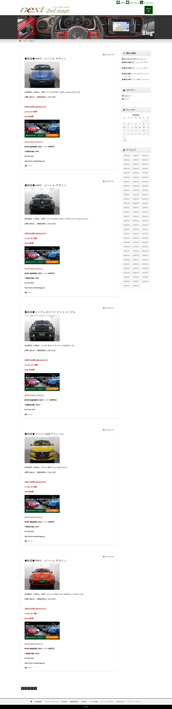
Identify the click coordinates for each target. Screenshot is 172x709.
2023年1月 (136, 216)
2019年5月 (127, 281)
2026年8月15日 (109, 54)
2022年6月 (145, 225)
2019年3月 (145, 281)
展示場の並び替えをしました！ (135, 59)
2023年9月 (145, 203)
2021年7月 (136, 242)
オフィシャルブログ (107, 701)
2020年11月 (126, 255)
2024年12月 (145, 181)
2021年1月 (136, 251)
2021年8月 (127, 242)
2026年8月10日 (109, 556)
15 (144, 127)
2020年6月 (145, 259)
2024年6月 (145, 190)
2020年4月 (136, 264)
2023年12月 (145, 199)
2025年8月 (127, 173)
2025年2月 (127, 181)
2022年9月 (145, 220)
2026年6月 (145, 155)
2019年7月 (136, 277)
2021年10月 (136, 238)
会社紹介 (84, 701)
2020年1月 (136, 268)
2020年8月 (127, 259)
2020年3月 (145, 264)
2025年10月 (136, 168)
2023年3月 (145, 212)
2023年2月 (127, 216)
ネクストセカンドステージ (34, 142)
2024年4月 (136, 194)
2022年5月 (127, 229)
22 (144, 130)
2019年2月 (127, 285)
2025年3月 (145, 177)
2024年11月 (126, 186)
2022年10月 (136, 220)
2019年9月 (145, 272)
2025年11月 (126, 168)
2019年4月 (136, 281)
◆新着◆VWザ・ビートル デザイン (45, 58)
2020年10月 (136, 255)
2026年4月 (136, 160)
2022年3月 (145, 229)
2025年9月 (145, 168)
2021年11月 (126, 238)
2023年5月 (127, 212)
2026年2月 (127, 164)
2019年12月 (145, 268)
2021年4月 (136, 246)
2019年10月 (136, 272)
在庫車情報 (38, 701)
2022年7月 (136, 225)
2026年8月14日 (109, 308)
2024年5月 (127, 194)
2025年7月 (136, 173)
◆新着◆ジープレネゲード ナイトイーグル (50, 312)
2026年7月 (136, 155)
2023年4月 (136, 212)
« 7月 (124, 140)
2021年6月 (145, 242)
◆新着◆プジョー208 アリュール (44, 434)
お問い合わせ (120, 701)
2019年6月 (145, 277)
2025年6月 (145, 173)
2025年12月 (145, 164)
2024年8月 (127, 190)
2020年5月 (127, 264)
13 (136, 127)
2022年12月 (145, 216)
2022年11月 (126, 220)
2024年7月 (136, 190)
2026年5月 (127, 160)
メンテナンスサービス (52, 701)
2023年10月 (136, 203)
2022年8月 (127, 225)
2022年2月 (127, 233)
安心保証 (64, 701)
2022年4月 (136, 229)
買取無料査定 (74, 701)
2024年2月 (127, 199)
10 (124, 127)
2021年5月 (127, 246)
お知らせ (29, 165)
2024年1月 (136, 199)
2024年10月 (136, 186)
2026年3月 (145, 160)
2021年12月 (145, 233)
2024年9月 (145, 186)
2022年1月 (136, 233)
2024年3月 (145, 194)
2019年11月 (126, 272)
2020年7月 (136, 259)
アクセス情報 (94, 701)
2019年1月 (136, 285)
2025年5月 (127, 177)
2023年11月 (126, 203)
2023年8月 (127, 207)
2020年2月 (127, 268)
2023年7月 (136, 207)
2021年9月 (145, 238)
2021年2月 (127, 251)
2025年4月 (136, 177)
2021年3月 (145, 246)
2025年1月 (136, 181)
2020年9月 (145, 255)
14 (140, 127)
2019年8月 (127, 277)
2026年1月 (136, 164)
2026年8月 (127, 155)
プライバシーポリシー (134, 701)
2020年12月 (145, 251)
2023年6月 (145, 207)
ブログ (25, 41)
